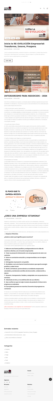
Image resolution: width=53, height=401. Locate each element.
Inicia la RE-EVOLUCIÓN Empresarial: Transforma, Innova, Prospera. (21, 332)
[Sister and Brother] (7, 8)
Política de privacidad (8, 391)
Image (13, 38)
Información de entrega (31, 391)
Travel (18, 38)
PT (28, 2)
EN (23, 2)
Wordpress (13, 90)
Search (35, 320)
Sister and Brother (8, 49)
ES (30, 2)
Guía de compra (30, 389)
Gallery (7, 90)
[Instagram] (4, 382)
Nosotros (29, 386)
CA (22, 2)
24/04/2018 (16, 49)
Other (7, 210)
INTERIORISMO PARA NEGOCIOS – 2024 (25, 95)
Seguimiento (6, 389)
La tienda (29, 396)
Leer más (8, 60)
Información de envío (8, 393)
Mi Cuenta (6, 386)
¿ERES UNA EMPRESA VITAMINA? (22, 215)
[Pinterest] (9, 382)
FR (25, 2)
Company (8, 38)
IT (27, 2)
